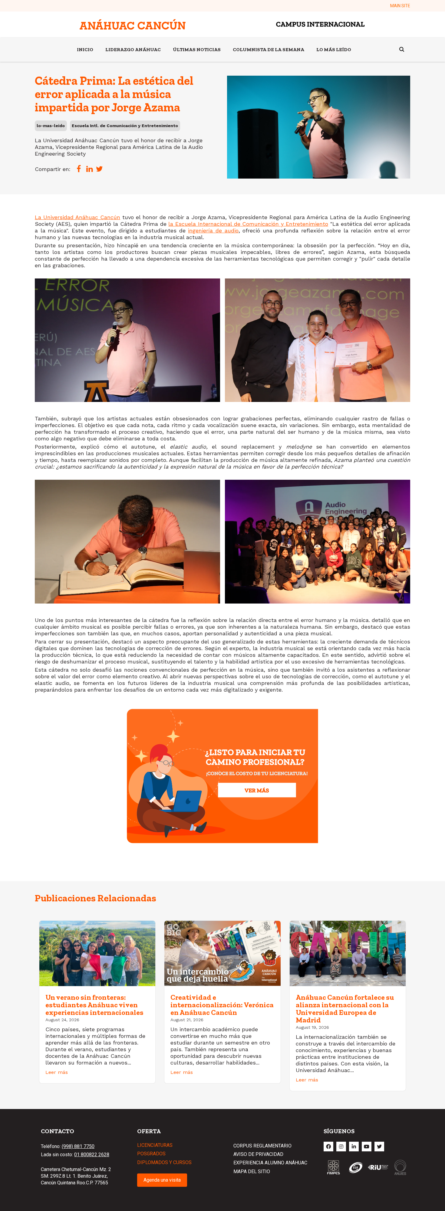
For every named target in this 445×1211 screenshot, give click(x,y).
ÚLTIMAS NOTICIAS (197, 49)
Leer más (56, 1072)
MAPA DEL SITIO (251, 1171)
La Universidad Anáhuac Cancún (77, 217)
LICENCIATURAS (155, 1145)
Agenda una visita (162, 1180)
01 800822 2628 (91, 1154)
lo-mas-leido (51, 125)
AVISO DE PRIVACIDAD (258, 1154)
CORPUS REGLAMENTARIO (262, 1146)
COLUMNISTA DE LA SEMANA (268, 49)
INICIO (85, 49)
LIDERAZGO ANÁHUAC (133, 49)
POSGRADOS (151, 1154)
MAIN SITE (400, 5)
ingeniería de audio (213, 230)
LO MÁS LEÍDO (333, 49)
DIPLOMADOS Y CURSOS (164, 1162)
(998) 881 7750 (78, 1146)
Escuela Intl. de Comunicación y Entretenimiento (125, 125)
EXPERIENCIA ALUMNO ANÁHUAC (270, 1163)
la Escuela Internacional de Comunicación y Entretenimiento (248, 224)
